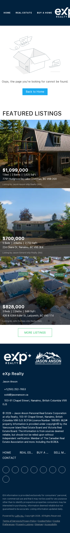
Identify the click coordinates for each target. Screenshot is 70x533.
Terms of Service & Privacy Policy (19, 521)
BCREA (54, 442)
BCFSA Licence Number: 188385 (42, 420)
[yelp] (34, 469)
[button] (8, 453)
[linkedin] (15, 469)
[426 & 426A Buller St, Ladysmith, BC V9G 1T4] (35, 291)
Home (7, 13)
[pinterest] (62, 469)
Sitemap (39, 524)
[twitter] (24, 469)
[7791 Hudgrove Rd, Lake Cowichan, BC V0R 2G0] (35, 154)
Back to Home (35, 91)
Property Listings (24, 524)
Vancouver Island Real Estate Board (22, 427)
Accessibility (51, 524)
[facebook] (6, 469)
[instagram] (43, 469)
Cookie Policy (44, 521)
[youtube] (52, 469)
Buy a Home (44, 13)
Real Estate (24, 13)
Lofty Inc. (19, 516)
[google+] (6, 479)
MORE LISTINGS (35, 332)
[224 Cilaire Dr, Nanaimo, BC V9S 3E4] (35, 222)
